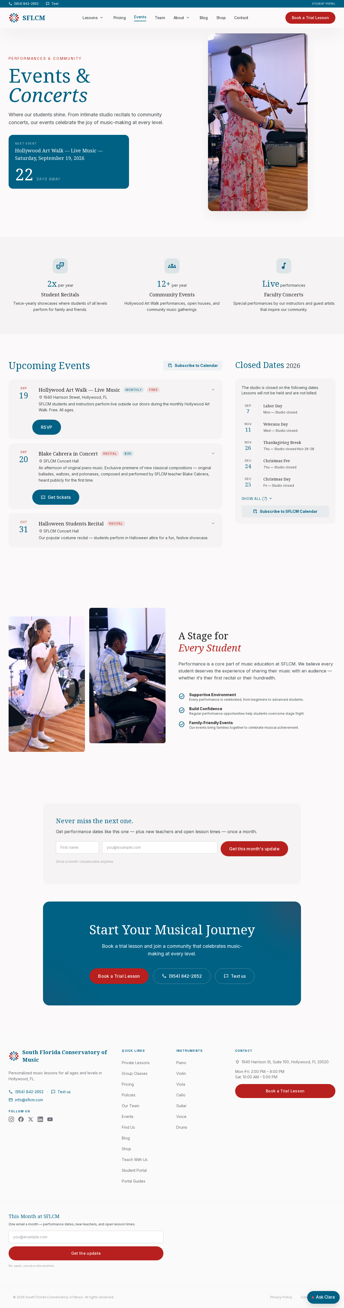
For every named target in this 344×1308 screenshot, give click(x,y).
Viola (180, 1084)
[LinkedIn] (40, 1119)
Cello (180, 1095)
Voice (181, 1116)
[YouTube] (50, 1119)
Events (140, 17)
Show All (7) (257, 498)
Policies (128, 1095)
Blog (204, 17)
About (179, 17)
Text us (235, 976)
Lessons (90, 17)
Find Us (128, 1127)
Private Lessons (136, 1062)
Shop (221, 17)
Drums (181, 1127)
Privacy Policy (281, 1297)
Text (52, 4)
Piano (181, 1062)
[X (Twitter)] (30, 1119)
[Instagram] (11, 1119)
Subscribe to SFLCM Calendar (285, 511)
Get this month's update (254, 848)
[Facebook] (21, 1119)
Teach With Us (135, 1159)
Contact (241, 17)
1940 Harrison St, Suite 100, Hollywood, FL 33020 (282, 1062)
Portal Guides (133, 1181)
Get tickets (56, 497)
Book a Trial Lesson (119, 976)
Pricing (119, 17)
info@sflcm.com (26, 1100)
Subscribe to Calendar (193, 366)
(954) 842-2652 (24, 4)
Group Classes (135, 1073)
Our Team (130, 1105)
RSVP (46, 427)
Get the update (86, 1253)
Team (160, 17)
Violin (181, 1073)
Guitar (181, 1105)
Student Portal (323, 3)
